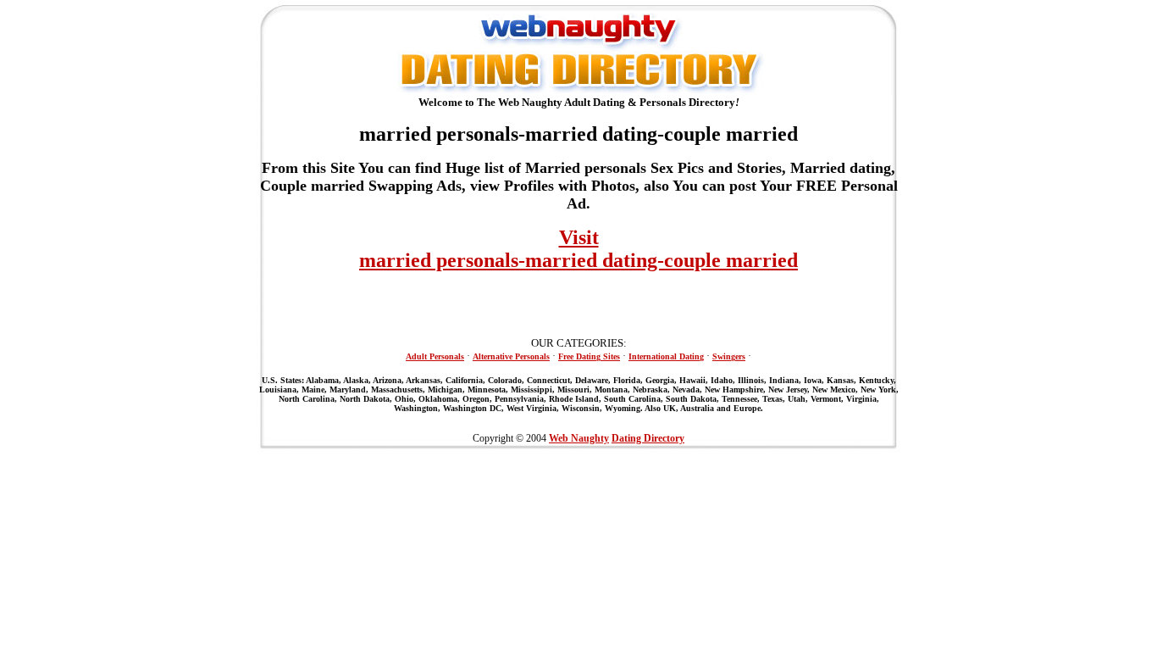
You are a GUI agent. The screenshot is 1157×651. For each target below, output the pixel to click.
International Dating (666, 356)
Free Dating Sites (589, 356)
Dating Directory (648, 438)
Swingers (728, 356)
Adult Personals (435, 356)
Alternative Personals (511, 356)
